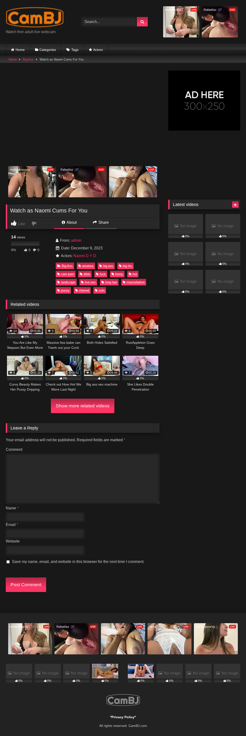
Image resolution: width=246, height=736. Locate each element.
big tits (127, 266)
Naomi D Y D (85, 256)
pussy (65, 290)
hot (135, 274)
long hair (111, 282)
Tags (75, 50)
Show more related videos (83, 405)
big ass (108, 266)
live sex (90, 282)
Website (13, 541)
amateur (87, 266)
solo (102, 290)
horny (119, 274)
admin (76, 240)
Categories (47, 50)
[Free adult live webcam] (38, 18)
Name (12, 508)
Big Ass (28, 59)
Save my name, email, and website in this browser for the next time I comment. (78, 562)
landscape (68, 282)
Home (20, 50)
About (71, 222)
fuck (103, 274)
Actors (98, 50)
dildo (87, 274)
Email (12, 525)
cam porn (67, 274)
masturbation (136, 282)
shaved (84, 290)
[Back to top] (231, 721)
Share (103, 222)
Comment (14, 449)
